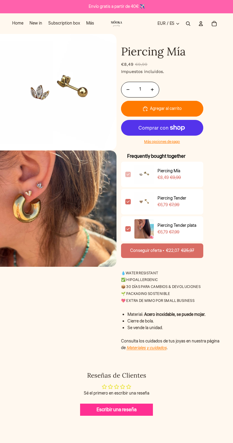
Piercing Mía (168, 171)
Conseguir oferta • (162, 251)
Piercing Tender (171, 198)
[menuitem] (17, 23)
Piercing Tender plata (176, 226)
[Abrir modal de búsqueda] (188, 23)
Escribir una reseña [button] (116, 409)
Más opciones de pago (162, 141)
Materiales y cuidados (147, 348)
